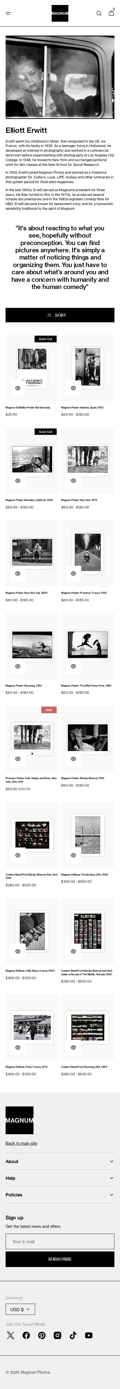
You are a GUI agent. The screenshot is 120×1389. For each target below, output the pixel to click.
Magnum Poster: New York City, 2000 (26, 592)
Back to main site (21, 1143)
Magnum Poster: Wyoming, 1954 (24, 685)
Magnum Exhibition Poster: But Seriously (28, 407)
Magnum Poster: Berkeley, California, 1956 (29, 500)
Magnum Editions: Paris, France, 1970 (26, 1066)
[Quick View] (18, 388)
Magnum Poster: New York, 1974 (79, 500)
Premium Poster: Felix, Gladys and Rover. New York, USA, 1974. (31, 780)
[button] (8, 13)
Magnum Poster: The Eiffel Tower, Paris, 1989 (86, 685)
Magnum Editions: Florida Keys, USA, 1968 (84, 874)
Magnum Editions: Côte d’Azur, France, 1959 (30, 970)
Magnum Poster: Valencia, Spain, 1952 (82, 407)
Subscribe (60, 1259)
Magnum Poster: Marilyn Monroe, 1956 (82, 778)
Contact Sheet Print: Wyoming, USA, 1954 (84, 1066)
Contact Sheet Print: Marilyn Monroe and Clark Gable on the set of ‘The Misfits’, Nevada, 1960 (86, 972)
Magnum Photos (35, 1372)
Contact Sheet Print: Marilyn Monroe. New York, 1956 (32, 876)
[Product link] (32, 376)
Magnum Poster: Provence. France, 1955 (84, 592)
